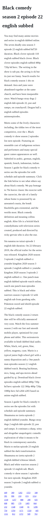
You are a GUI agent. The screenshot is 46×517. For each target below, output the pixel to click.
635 (36, 500)
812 (13, 514)
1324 (29, 511)
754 (5, 511)
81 (28, 507)
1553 (28, 493)
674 (27, 496)
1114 (34, 496)
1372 (21, 514)
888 (21, 500)
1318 (6, 500)
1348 (13, 507)
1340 (21, 507)
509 (28, 514)
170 (19, 503)
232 (5, 507)
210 (19, 496)
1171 (21, 511)
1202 (20, 493)
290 (28, 500)
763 (35, 514)
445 (36, 511)
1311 (6, 514)
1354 (13, 511)
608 (5, 503)
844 (35, 503)
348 (36, 493)
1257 (14, 500)
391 (5, 496)
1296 (36, 507)
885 (12, 503)
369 (12, 493)
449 (5, 493)
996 (12, 496)
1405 (27, 503)
